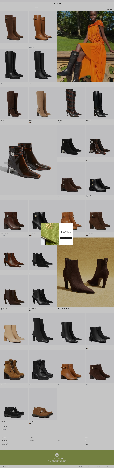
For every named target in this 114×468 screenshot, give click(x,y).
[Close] (72, 224)
